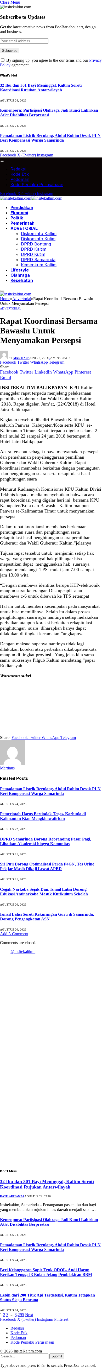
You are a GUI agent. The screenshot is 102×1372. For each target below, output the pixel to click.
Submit (57, 1356)
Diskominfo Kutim (38, 238)
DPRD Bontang (36, 243)
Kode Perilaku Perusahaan (36, 184)
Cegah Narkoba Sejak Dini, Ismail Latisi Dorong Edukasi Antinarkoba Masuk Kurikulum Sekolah (44, 891)
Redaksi (18, 169)
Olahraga (20, 275)
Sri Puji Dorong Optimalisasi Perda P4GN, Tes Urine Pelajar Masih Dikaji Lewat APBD (47, 866)
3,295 (19, 1314)
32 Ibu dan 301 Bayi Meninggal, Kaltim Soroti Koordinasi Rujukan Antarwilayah (41, 87)
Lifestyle (19, 270)
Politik (16, 217)
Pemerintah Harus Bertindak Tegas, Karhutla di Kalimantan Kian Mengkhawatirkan (43, 816)
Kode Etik (19, 174)
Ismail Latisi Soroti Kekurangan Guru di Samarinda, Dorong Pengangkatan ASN (47, 916)
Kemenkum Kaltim (38, 264)
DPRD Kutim (33, 254)
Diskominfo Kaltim (38, 233)
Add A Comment (14, 934)
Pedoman (19, 179)
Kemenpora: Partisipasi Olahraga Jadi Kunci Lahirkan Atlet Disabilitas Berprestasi (49, 112)
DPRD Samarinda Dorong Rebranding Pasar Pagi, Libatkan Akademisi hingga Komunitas (45, 841)
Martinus (21, 357)
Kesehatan (21, 280)
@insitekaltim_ (22, 951)
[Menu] (2, 161)
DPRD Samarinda (38, 259)
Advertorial (10, 308)
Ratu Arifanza (12, 1196)
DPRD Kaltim (33, 249)
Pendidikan (21, 207)
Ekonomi (19, 212)
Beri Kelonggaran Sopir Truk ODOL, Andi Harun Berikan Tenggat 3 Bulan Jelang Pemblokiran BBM (46, 1272)
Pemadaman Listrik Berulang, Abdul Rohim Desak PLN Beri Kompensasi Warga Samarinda (50, 137)
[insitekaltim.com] (31, 198)
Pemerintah (22, 223)
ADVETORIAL (24, 228)
